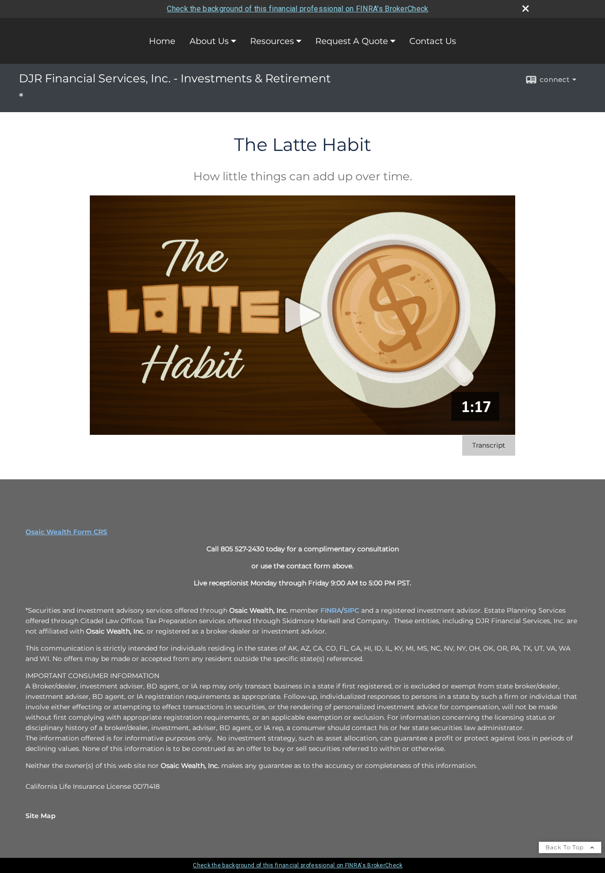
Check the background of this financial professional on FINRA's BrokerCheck (297, 8)
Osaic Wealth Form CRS (66, 532)
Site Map (41, 815)
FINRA (330, 610)
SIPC (351, 610)
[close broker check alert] (525, 8)
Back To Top (565, 847)
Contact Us (432, 41)
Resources (272, 41)
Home (162, 41)
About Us (209, 41)
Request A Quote (351, 41)
